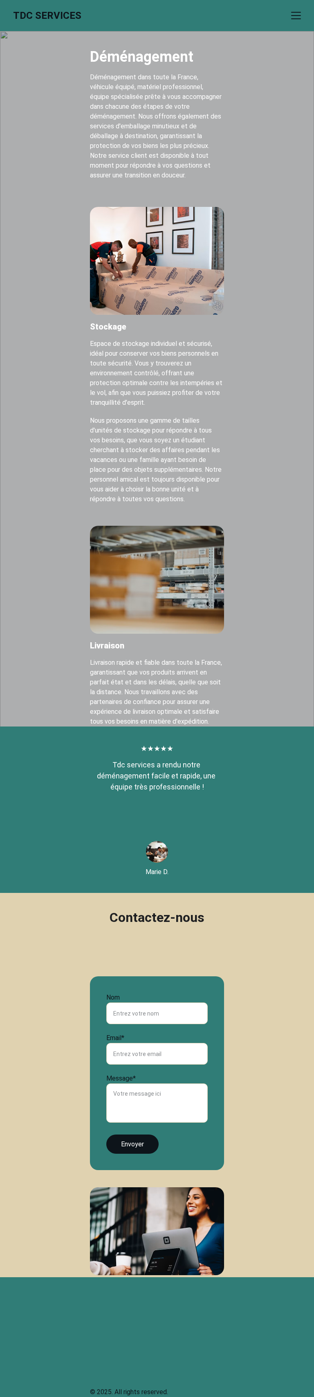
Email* (115, 1038)
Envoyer (132, 1144)
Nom (113, 997)
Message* (121, 1078)
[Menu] (296, 15)
